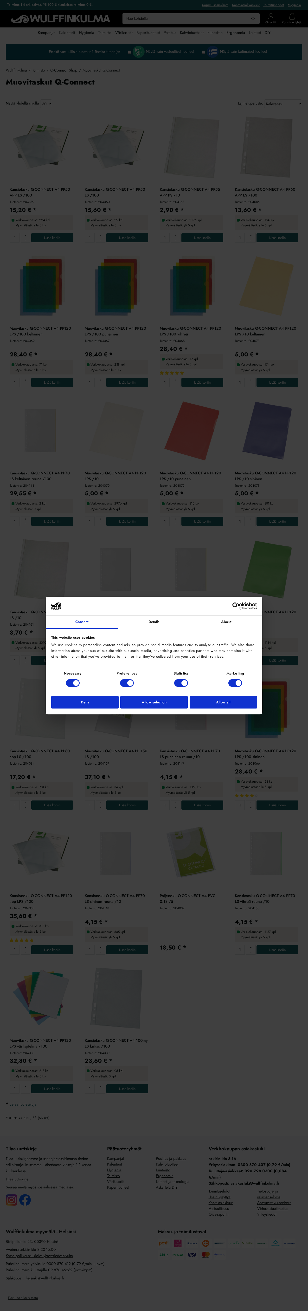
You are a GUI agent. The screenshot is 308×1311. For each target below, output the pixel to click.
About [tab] (226, 621)
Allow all (223, 702)
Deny (85, 702)
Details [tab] (154, 621)
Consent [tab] (82, 621)
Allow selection (154, 702)
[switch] (127, 683)
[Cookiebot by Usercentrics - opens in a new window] (236, 606)
